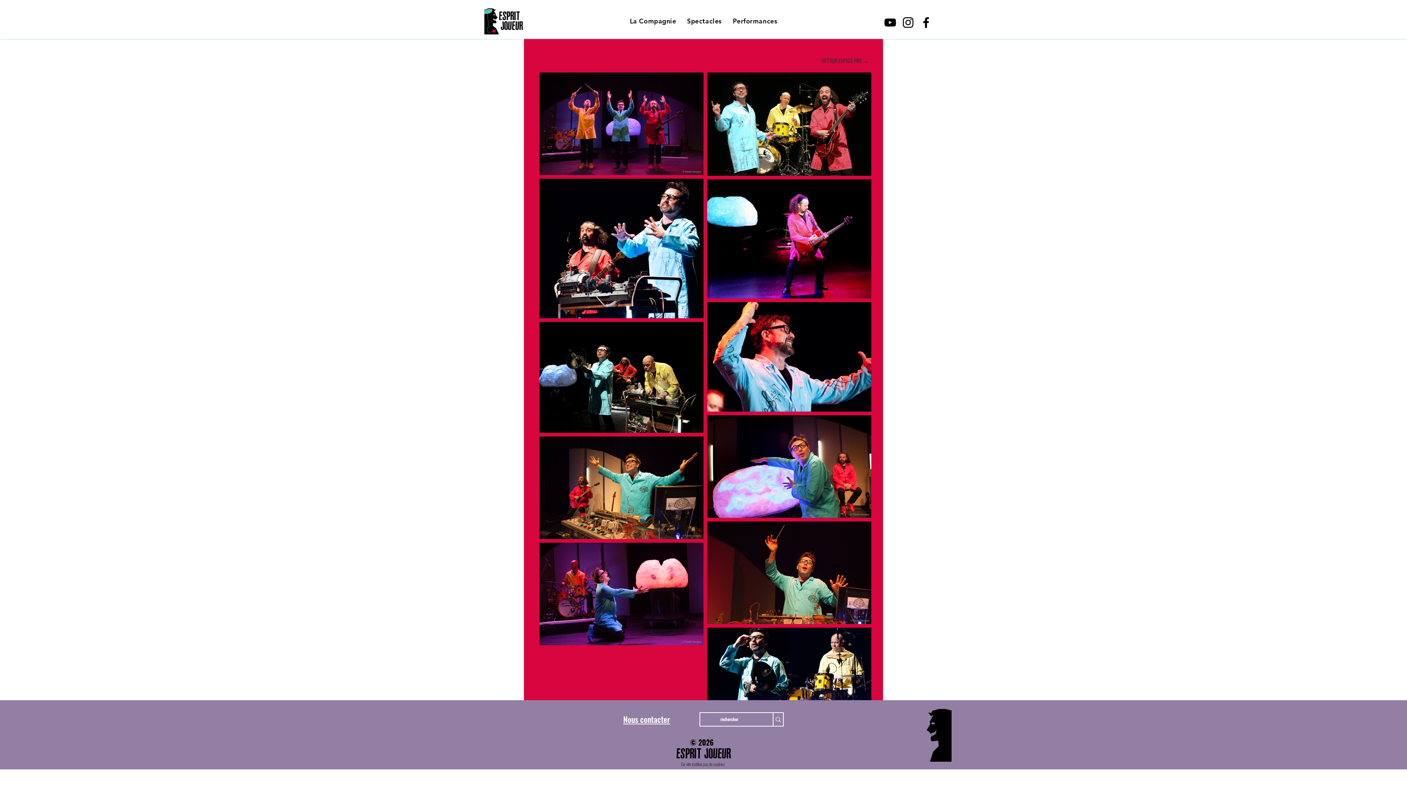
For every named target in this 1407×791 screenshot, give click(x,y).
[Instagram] (908, 22)
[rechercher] (778, 719)
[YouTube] (890, 22)
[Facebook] (926, 22)
